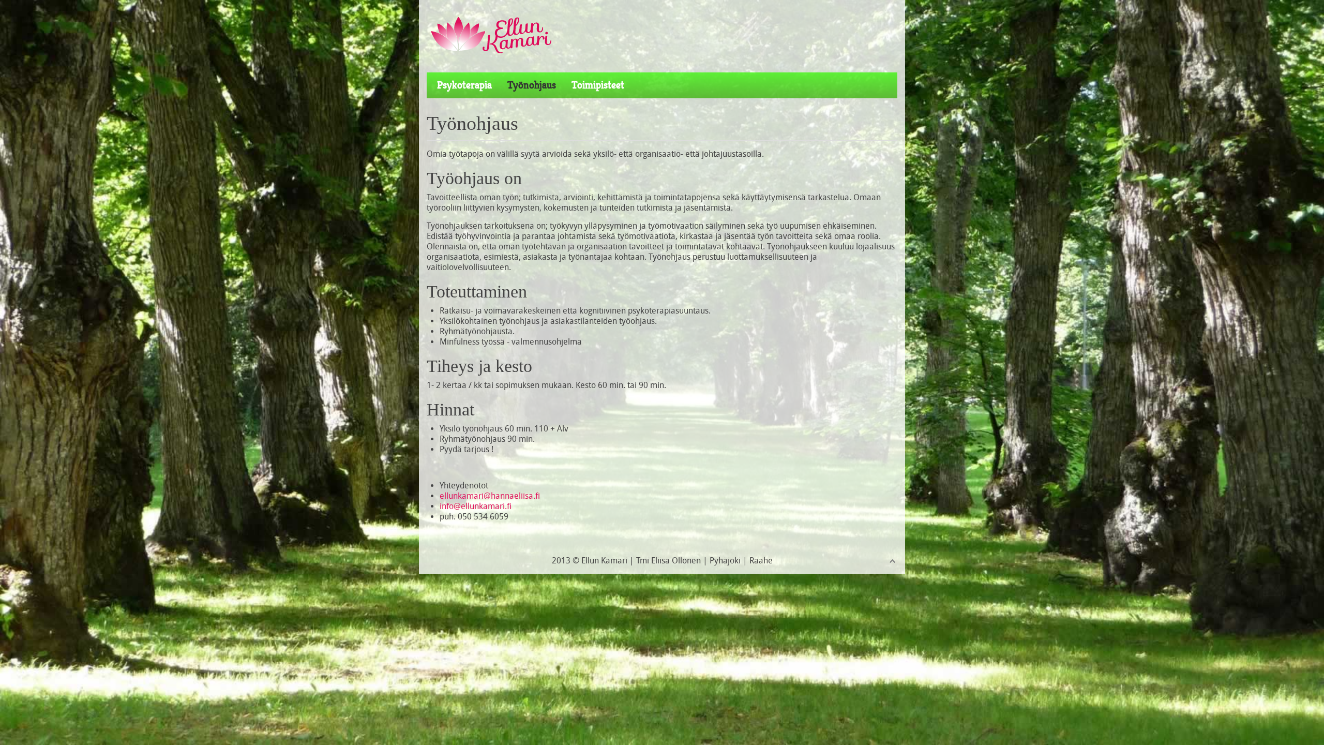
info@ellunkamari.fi (475, 506)
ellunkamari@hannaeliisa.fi (490, 496)
